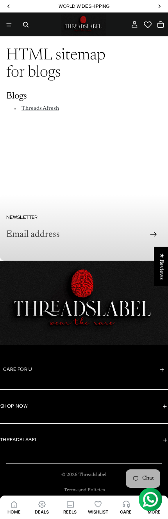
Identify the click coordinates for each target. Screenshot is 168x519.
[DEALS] (42, 504)
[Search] (25, 24)
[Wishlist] (148, 28)
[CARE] (126, 504)
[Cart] (160, 24)
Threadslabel (93, 474)
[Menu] (9, 25)
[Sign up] (153, 234)
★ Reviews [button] (161, 266)
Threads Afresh (40, 108)
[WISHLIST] (98, 504)
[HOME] (14, 504)
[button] (147, 24)
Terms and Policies (84, 490)
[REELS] (70, 504)
